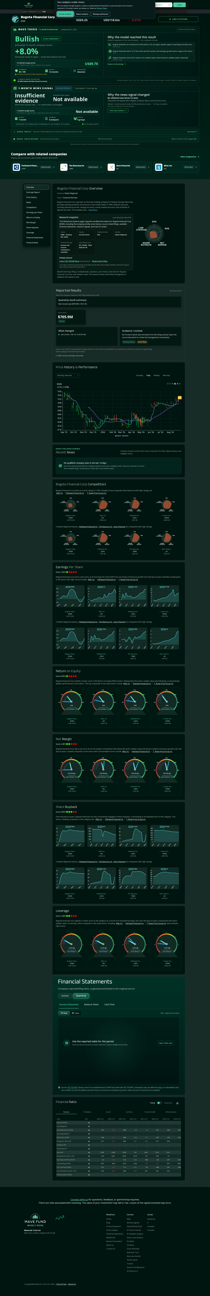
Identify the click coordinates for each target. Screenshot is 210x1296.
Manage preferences (100, 14)
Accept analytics (65, 14)
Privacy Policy (102, 8)
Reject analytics (82, 14)
